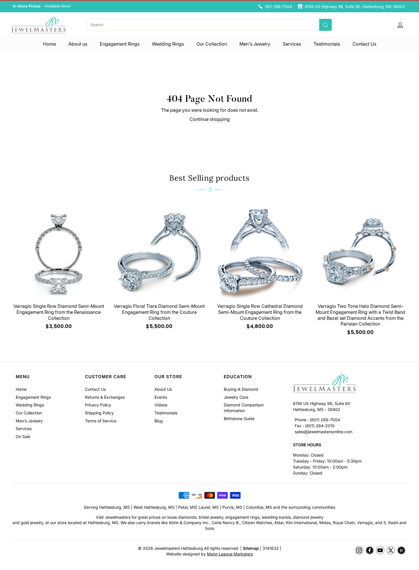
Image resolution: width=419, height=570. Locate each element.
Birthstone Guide (239, 418)
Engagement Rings (119, 44)
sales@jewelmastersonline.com (323, 431)
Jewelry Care (236, 397)
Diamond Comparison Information (244, 407)
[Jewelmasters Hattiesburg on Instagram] (359, 550)
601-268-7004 (278, 6)
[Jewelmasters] (348, 384)
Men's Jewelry (254, 44)
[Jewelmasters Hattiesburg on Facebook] (369, 550)
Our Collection (211, 44)
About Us (163, 389)
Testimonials (327, 44)
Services (292, 44)
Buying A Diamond (241, 389)
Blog (158, 420)
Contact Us (364, 44)
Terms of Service (100, 420)
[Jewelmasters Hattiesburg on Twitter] (391, 550)
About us (77, 44)
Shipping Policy (99, 412)
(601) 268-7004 (325, 419)
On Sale (23, 436)
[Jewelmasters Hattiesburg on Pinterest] (401, 550)
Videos (160, 404)
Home (49, 44)
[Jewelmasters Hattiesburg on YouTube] (380, 550)
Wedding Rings (168, 44)
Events (160, 397)
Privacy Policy (98, 404)
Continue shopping (210, 119)
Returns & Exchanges (105, 397)
